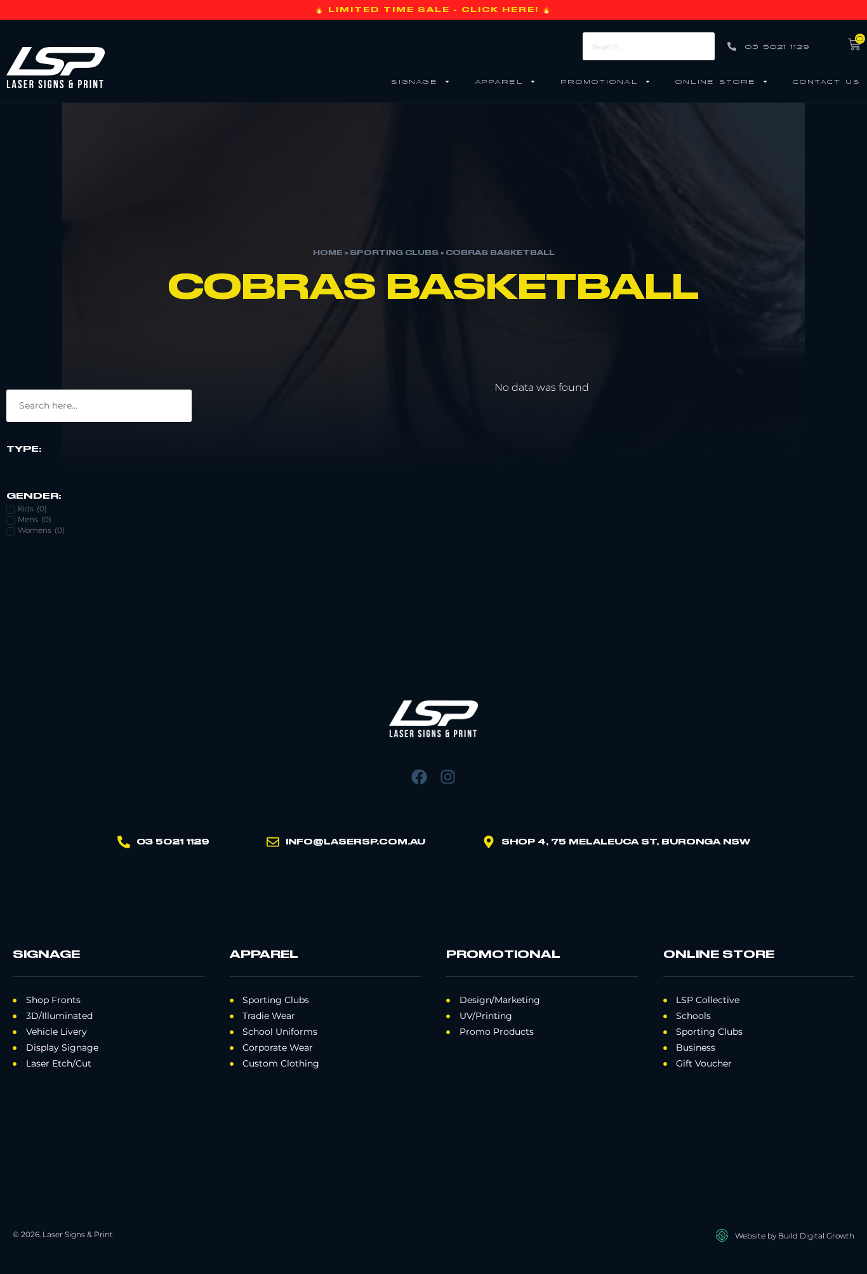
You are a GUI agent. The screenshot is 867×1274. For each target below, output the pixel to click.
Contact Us (827, 81)
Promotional (599, 81)
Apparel (499, 81)
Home (328, 253)
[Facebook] (419, 777)
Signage (414, 81)
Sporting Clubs (394, 253)
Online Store (715, 81)
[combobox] (649, 46)
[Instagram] (448, 777)
